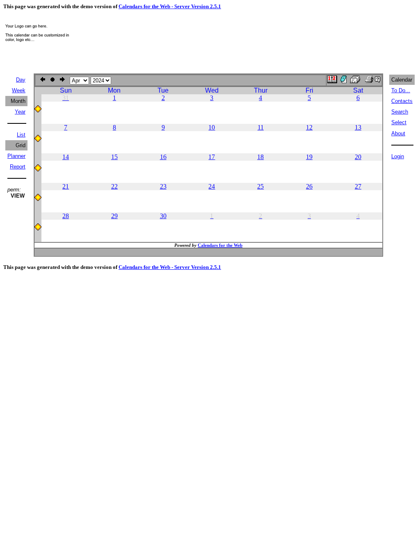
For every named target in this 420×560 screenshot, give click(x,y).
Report (17, 167)
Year (20, 112)
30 (163, 215)
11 (261, 127)
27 (358, 186)
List (21, 135)
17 (211, 156)
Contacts (402, 101)
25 (260, 186)
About (398, 133)
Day (20, 80)
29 (114, 215)
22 (114, 186)
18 (260, 156)
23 (163, 186)
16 (163, 156)
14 (65, 156)
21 (65, 186)
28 (65, 215)
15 (114, 156)
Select (398, 122)
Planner (16, 156)
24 (211, 186)
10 (211, 127)
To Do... (400, 90)
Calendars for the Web (220, 245)
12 (309, 127)
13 (358, 127)
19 (309, 156)
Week (18, 90)
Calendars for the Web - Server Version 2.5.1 (170, 6)
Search (399, 112)
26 (309, 186)
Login (397, 156)
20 (358, 156)
